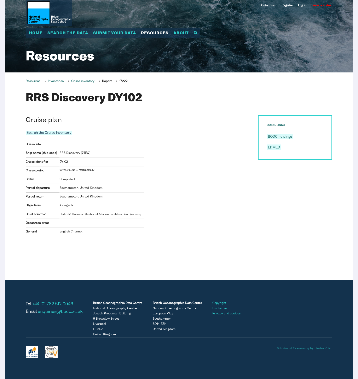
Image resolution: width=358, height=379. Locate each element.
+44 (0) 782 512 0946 (52, 304)
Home (35, 33)
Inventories (56, 81)
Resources (154, 33)
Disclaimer (219, 308)
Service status (321, 5)
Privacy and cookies (226, 313)
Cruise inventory (82, 81)
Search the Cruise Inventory (49, 133)
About (181, 33)
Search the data (67, 33)
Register (287, 5)
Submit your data (114, 33)
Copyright (219, 303)
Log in (302, 5)
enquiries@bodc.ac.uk (60, 312)
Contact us (267, 5)
